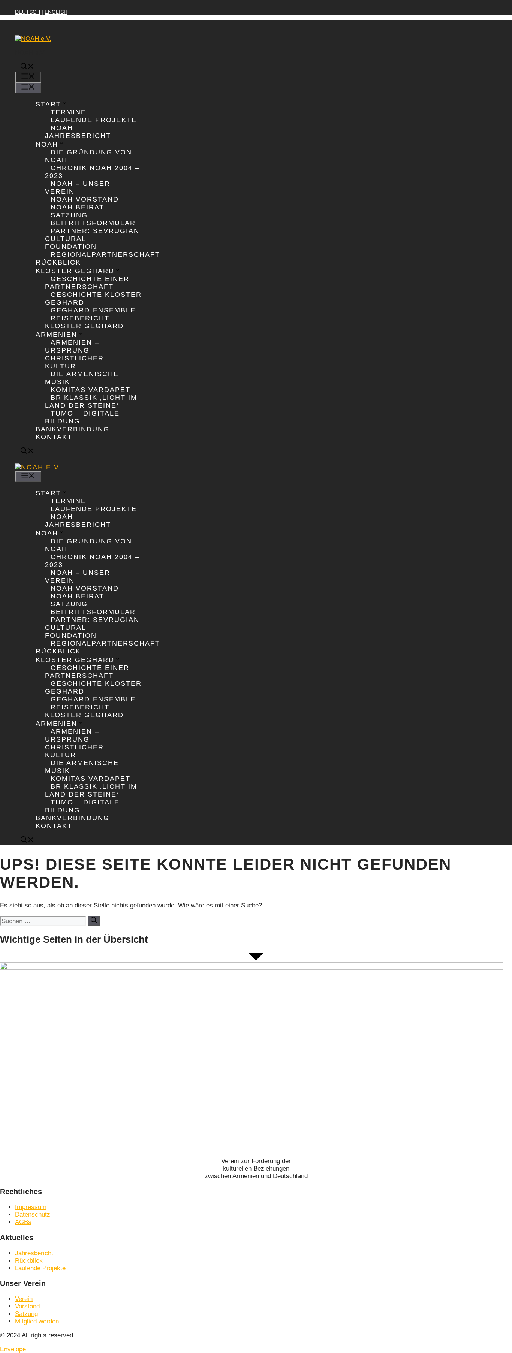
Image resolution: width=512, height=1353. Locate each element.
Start (48, 104)
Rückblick (58, 262)
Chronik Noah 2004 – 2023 (92, 171)
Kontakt (54, 437)
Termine (68, 112)
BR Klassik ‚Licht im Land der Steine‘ (91, 401)
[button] (27, 67)
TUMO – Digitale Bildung (82, 417)
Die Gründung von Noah (88, 156)
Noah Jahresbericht (78, 131)
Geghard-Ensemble (93, 310)
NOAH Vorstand (85, 199)
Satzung (69, 215)
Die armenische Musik (82, 378)
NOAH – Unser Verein (77, 187)
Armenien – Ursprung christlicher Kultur (74, 354)
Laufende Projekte (94, 120)
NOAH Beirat (77, 207)
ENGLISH (56, 12)
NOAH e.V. (30, 52)
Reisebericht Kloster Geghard (84, 322)
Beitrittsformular (93, 223)
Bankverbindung (72, 429)
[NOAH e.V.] (38, 467)
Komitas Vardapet (90, 389)
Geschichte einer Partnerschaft (87, 282)
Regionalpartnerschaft (105, 254)
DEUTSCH (27, 12)
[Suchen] (94, 921)
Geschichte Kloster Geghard (93, 298)
